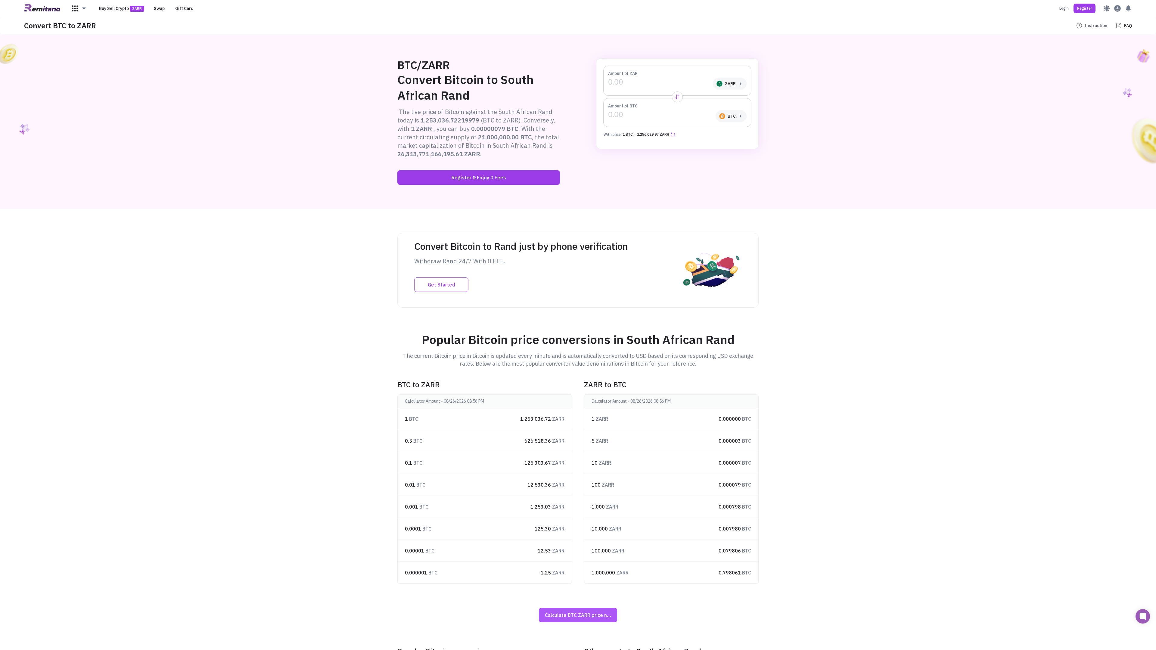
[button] (79, 8)
